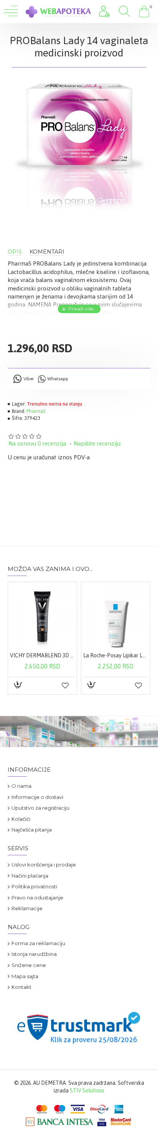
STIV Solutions (87, 1090)
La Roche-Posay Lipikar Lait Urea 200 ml (115, 655)
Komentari (47, 252)
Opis (15, 252)
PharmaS (35, 411)
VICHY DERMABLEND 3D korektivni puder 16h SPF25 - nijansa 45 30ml (42, 655)
